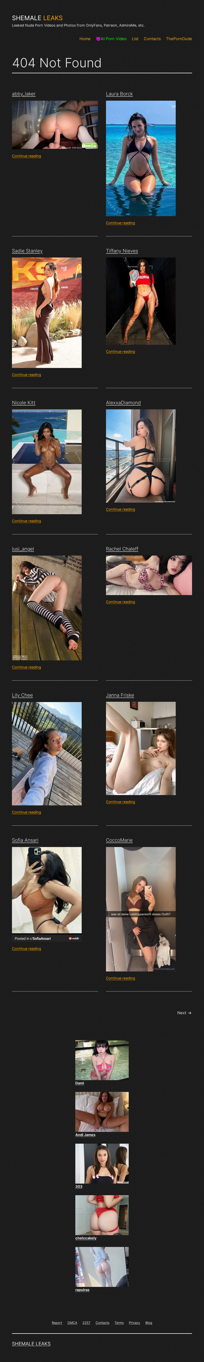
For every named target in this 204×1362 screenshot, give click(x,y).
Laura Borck (119, 94)
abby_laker (24, 94)
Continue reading (26, 156)
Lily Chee (22, 695)
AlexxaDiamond (123, 403)
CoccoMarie (119, 840)
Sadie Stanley (27, 251)
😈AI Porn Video (111, 38)
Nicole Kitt (23, 403)
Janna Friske (120, 695)
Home (85, 38)
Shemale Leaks (31, 1344)
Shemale (37, 18)
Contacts (152, 38)
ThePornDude (179, 38)
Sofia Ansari (25, 840)
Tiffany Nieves (122, 251)
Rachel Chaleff (122, 549)
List (135, 38)
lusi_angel (23, 549)
